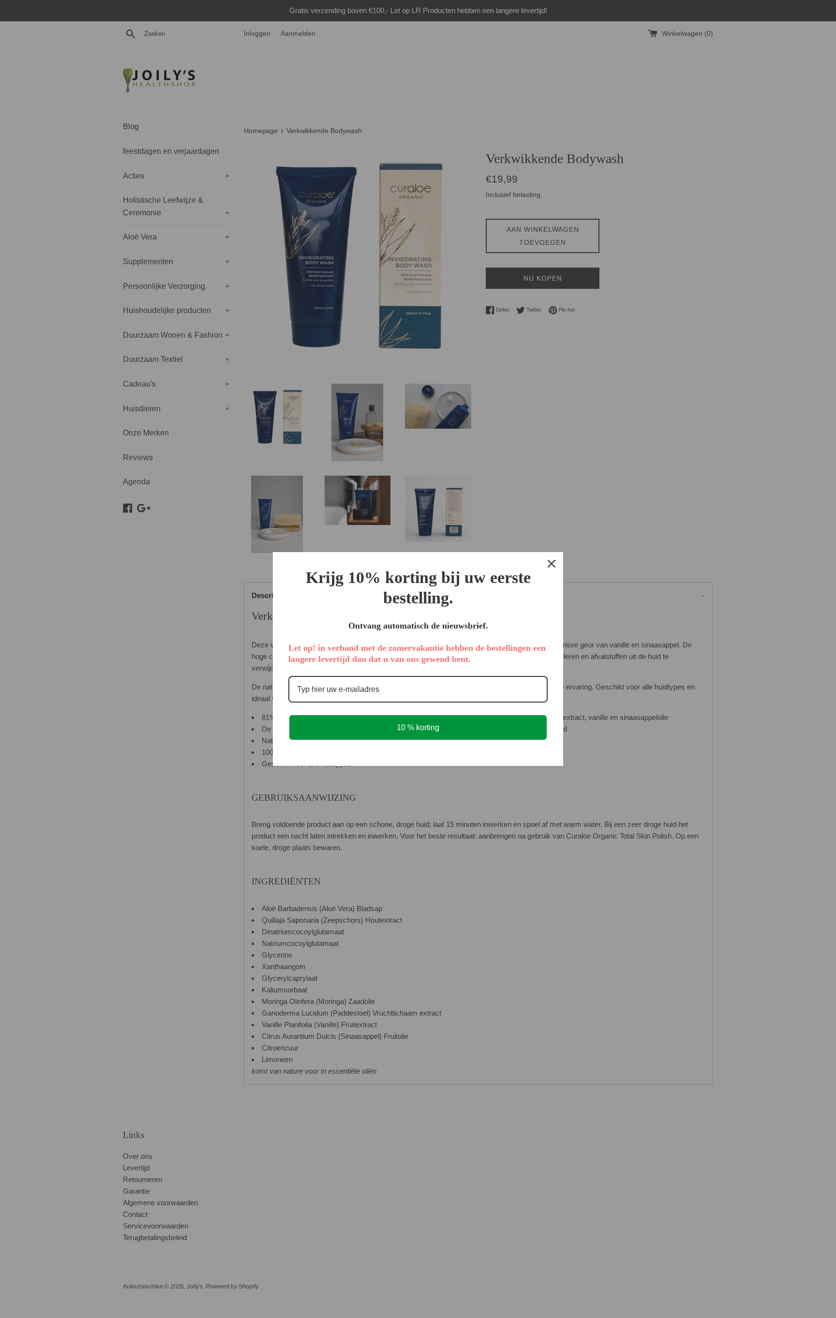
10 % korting (418, 727)
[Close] (551, 563)
